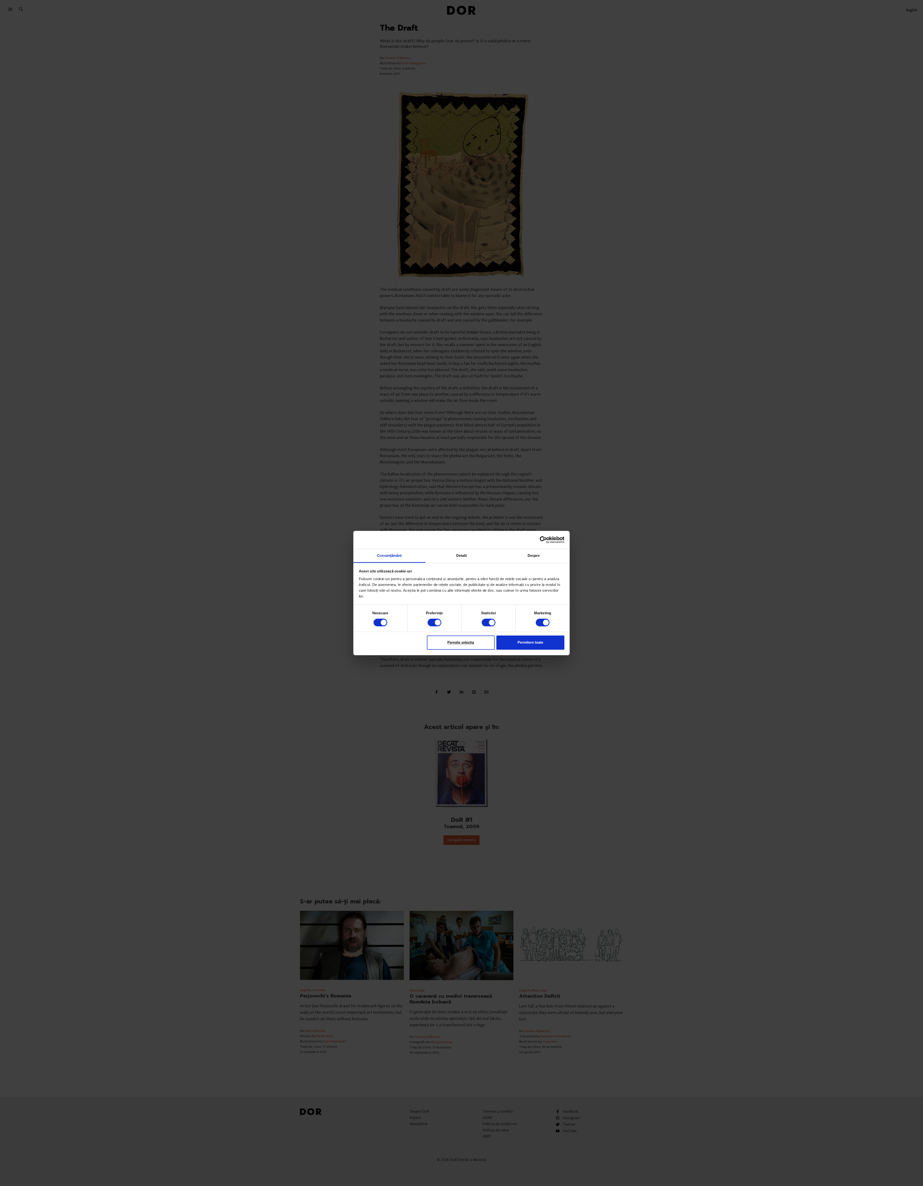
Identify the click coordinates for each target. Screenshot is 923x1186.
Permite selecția (460, 642)
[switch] (434, 622)
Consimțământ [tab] (389, 555)
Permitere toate (530, 642)
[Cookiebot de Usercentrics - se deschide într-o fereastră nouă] (543, 539)
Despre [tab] (534, 555)
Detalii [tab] (461, 555)
